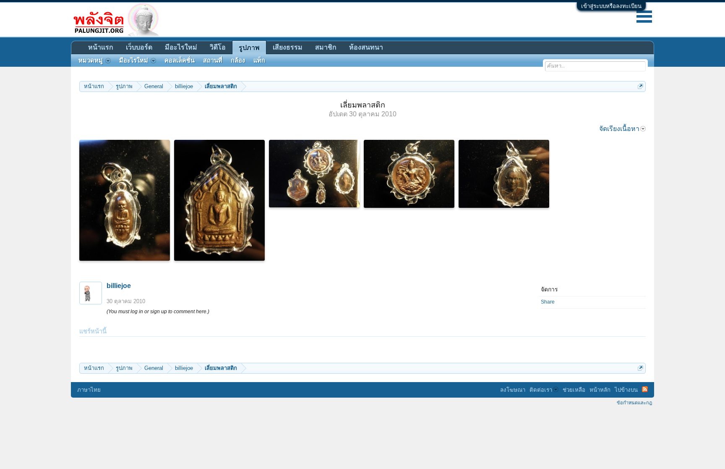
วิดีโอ (218, 47)
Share (548, 302)
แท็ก (259, 60)
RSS (645, 389)
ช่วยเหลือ (574, 390)
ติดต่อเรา (540, 390)
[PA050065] (314, 173)
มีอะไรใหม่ (181, 47)
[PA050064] (124, 200)
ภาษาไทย (89, 390)
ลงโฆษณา (512, 390)
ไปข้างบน (626, 390)
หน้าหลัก (599, 390)
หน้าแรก (100, 47)
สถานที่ (212, 60)
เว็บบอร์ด (139, 47)
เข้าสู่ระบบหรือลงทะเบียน (611, 6)
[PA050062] (409, 174)
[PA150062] (219, 200)
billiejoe (119, 285)
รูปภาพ (249, 47)
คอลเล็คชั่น (179, 60)
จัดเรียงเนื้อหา (619, 128)
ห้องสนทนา (366, 47)
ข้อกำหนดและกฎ (634, 402)
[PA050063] (504, 174)
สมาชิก (325, 47)
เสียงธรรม (288, 47)
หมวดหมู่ (90, 60)
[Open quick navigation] (640, 86)
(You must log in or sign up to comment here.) (158, 311)
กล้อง (238, 60)
